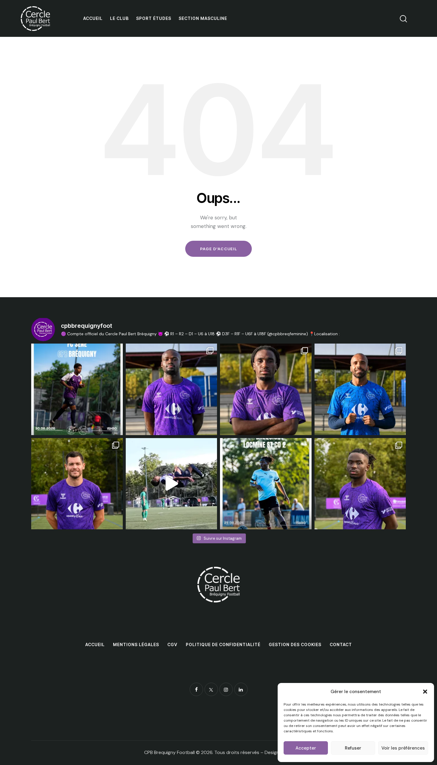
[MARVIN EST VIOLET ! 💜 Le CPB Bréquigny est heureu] (360, 389)
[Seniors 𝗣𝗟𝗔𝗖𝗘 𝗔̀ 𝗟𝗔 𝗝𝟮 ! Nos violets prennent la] (77, 389)
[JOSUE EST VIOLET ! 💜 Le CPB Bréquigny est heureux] (171, 389)
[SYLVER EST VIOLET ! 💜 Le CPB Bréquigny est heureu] (360, 484)
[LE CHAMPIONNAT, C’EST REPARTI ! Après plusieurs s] (266, 484)
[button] (425, 692)
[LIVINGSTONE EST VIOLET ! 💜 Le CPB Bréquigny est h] (266, 389)
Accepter (305, 748)
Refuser (353, 748)
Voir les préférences (403, 748)
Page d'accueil (218, 248)
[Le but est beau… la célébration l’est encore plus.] (171, 484)
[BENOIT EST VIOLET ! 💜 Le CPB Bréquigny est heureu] (77, 484)
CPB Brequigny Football (169, 752)
